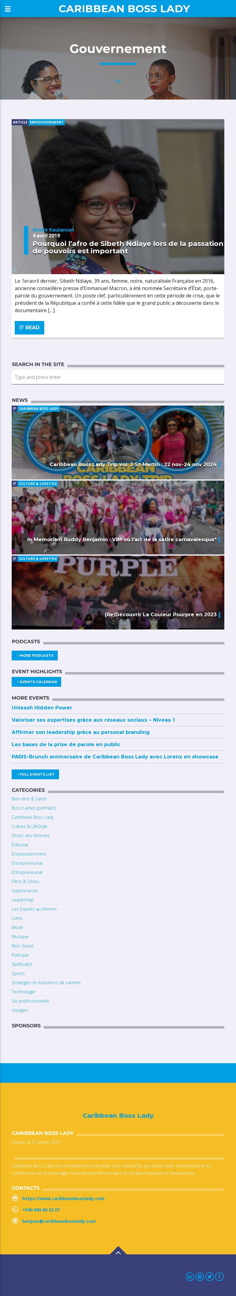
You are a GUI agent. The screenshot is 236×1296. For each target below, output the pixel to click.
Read (32, 328)
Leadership (23, 900)
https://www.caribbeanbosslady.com (63, 1198)
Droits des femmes (31, 835)
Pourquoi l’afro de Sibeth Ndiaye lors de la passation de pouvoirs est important (128, 247)
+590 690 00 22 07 (41, 1210)
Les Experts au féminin (34, 909)
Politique (20, 955)
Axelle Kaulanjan (53, 229)
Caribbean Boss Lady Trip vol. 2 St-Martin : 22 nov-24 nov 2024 (133, 464)
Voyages (20, 1010)
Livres (17, 918)
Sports (18, 973)
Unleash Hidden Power (42, 708)
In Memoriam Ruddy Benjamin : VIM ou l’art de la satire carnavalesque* (122, 539)
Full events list (37, 774)
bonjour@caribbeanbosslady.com (59, 1221)
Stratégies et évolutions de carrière (46, 982)
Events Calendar (38, 682)
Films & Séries (25, 881)
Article (20, 122)
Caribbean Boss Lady (124, 8)
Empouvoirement (47, 122)
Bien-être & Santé (29, 799)
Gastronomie (25, 891)
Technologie (23, 992)
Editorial (20, 845)
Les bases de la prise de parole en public (66, 744)
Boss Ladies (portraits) (34, 808)
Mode (17, 927)
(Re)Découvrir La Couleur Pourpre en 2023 (161, 615)
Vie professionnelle (30, 1001)
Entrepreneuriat (27, 863)
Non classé (22, 946)
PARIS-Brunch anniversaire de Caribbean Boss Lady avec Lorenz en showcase (115, 757)
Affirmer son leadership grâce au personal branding (81, 732)
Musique (20, 936)
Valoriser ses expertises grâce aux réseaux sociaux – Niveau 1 (93, 720)
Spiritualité (22, 964)
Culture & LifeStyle (38, 483)
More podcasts (36, 655)
